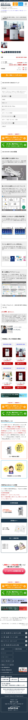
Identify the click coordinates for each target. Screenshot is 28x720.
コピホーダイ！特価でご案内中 (18, 64)
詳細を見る (8, 363)
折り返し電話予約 (13, 684)
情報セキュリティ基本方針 (8, 664)
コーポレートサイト (5, 656)
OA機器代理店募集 (18, 649)
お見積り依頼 (5, 679)
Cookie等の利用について (7, 672)
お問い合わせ (14, 679)
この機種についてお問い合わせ (15, 75)
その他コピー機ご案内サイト (6, 661)
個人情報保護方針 (6, 667)
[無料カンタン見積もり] (15, 4)
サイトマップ (3, 653)
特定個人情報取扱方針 (7, 670)
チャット (23, 679)
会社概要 (2, 649)
